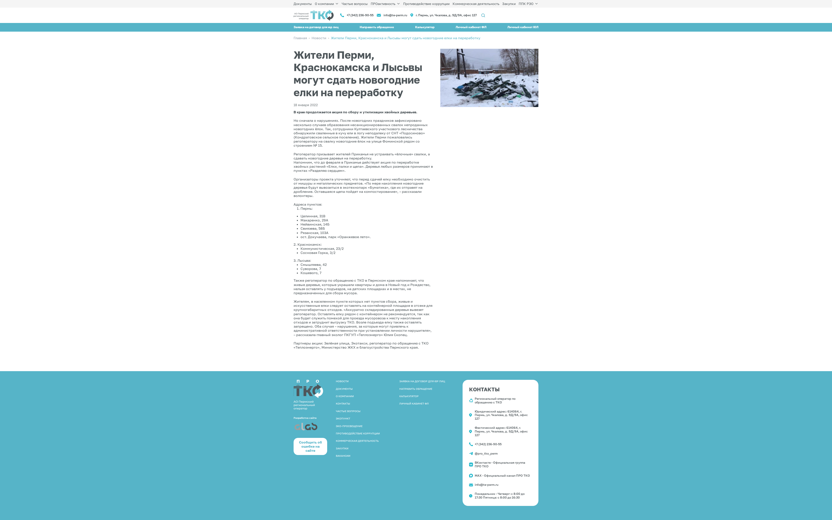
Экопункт (343, 418)
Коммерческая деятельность (476, 4)
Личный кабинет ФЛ (471, 27)
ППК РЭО (526, 4)
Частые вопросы (355, 4)
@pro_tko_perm (486, 453)
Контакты (343, 403)
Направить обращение (377, 27)
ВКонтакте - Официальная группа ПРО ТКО (500, 464)
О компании (324, 4)
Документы (303, 4)
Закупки (509, 4)
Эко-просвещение (349, 426)
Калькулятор (425, 27)
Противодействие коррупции (426, 4)
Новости (342, 381)
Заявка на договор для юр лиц (316, 27)
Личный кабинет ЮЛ (522, 27)
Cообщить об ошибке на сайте (310, 446)
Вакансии (343, 455)
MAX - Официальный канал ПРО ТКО (502, 475)
